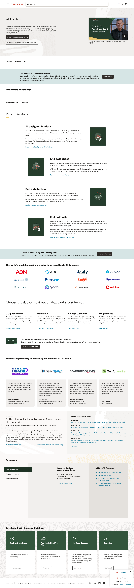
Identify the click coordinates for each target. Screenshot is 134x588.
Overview (9, 61)
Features (18, 61)
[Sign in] (123, 4)
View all (74, 446)
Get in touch (108, 568)
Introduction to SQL (104, 475)
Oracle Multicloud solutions (46, 328)
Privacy (18, 583)
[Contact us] (126, 4)
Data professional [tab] (12, 102)
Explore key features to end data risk (62, 237)
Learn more (77, 568)
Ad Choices (46, 583)
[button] (8, 4)
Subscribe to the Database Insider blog (50, 445)
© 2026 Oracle (9, 583)
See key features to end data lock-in (37, 205)
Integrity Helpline (72, 583)
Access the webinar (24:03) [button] (30, 346)
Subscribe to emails (61, 583)
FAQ (25, 61)
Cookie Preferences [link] (37, 583)
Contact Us (81, 583)
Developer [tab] (24, 102)
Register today (108, 76)
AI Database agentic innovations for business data (21, 42)
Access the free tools (105, 254)
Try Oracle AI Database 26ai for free (17, 37)
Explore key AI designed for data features (39, 147)
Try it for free (46, 568)
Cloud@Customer (74, 328)
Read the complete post (13, 445)
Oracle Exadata (104, 328)
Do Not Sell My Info (26, 583)
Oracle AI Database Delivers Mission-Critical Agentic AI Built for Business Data (97, 427)
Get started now (16, 568)
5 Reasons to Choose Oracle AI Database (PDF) (108, 479)
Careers (53, 583)
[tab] (18, 469)
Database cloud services (14, 328)
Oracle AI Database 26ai (65, 483)
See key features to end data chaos (61, 175)
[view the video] (108, 29)
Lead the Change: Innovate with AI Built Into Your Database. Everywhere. (46, 339)
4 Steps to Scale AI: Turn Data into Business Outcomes (109, 485)
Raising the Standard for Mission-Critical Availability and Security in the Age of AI (98, 422)
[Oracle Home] (16, 4)
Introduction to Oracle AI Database (109, 472)
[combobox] (67, 4)
